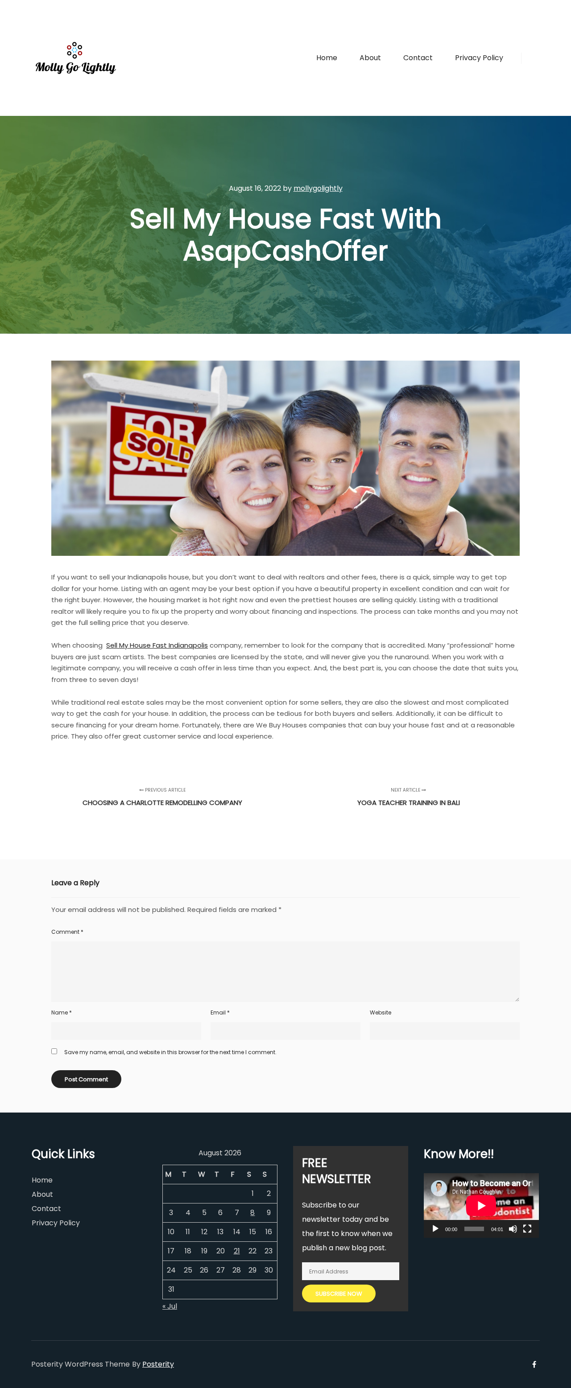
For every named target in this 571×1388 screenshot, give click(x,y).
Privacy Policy (56, 1223)
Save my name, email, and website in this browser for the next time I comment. (170, 1052)
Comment (67, 932)
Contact (46, 1208)
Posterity (158, 1364)
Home (42, 1180)
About (42, 1194)
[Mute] (513, 1228)
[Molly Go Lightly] (75, 58)
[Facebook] (534, 58)
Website (380, 1012)
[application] (481, 1205)
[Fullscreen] (527, 1228)
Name (61, 1012)
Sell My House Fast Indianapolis (157, 645)
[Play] (435, 1228)
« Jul (169, 1306)
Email (220, 1012)
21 (237, 1251)
